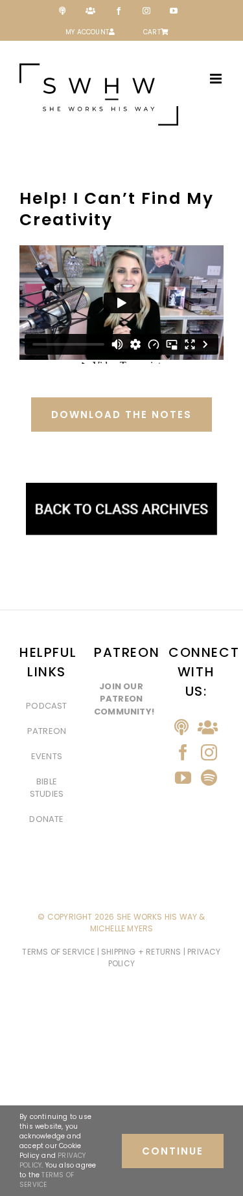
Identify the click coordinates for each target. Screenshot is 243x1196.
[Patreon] (208, 727)
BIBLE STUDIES (47, 788)
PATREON (46, 731)
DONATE (46, 819)
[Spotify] (209, 778)
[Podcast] (181, 727)
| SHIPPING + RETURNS (140, 951)
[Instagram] (209, 752)
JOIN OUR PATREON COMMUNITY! (124, 699)
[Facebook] (183, 752)
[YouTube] (183, 778)
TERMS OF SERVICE (59, 951)
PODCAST (46, 706)
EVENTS (46, 756)
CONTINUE (172, 1151)
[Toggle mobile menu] (217, 78)
